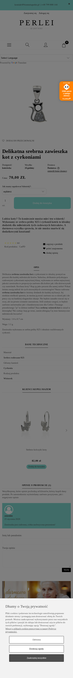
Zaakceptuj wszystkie (36, 658)
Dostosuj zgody (36, 649)
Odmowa (36, 640)
